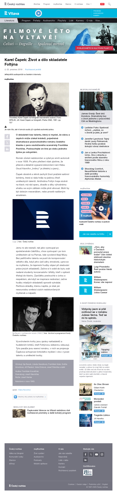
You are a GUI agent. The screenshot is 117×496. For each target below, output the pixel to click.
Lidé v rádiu (63, 460)
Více (98, 20)
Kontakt (61, 467)
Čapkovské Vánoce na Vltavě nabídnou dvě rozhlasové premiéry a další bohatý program (49, 411)
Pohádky (84, 203)
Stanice (68, 4)
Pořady (36, 20)
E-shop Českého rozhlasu (93, 303)
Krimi (83, 199)
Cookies (71, 484)
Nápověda (62, 457)
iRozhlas (37, 4)
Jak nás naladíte (65, 453)
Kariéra (61, 464)
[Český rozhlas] (15, 4)
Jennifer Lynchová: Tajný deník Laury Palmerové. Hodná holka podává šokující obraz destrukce (97, 143)
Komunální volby (16, 457)
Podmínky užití (94, 484)
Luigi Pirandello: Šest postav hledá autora (103, 269)
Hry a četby (85, 195)
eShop (12, 464)
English (105, 484)
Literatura (9, 20)
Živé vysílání (86, 211)
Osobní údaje (82, 484)
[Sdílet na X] (7, 142)
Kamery (96, 15)
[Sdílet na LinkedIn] (7, 149)
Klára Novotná (24, 390)
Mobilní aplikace (40, 464)
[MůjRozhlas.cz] (9, 79)
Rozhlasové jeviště (33, 69)
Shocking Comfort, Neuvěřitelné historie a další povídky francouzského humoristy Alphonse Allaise (97, 174)
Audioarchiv (98, 13)
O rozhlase (79, 4)
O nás (90, 20)
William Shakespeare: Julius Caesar (101, 290)
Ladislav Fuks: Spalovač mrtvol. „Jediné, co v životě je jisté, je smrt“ (97, 130)
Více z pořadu (87, 244)
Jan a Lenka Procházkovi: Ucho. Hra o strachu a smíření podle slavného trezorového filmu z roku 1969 (97, 157)
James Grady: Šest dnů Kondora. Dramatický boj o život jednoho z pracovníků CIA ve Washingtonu (95, 117)
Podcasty (38, 460)
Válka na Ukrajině (16, 453)
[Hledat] (109, 4)
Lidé (71, 20)
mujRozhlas (57, 4)
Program (46, 4)
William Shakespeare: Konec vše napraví (103, 279)
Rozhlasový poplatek (67, 470)
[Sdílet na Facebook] (7, 136)
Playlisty (62, 20)
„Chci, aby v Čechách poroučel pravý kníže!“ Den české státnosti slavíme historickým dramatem (103, 254)
